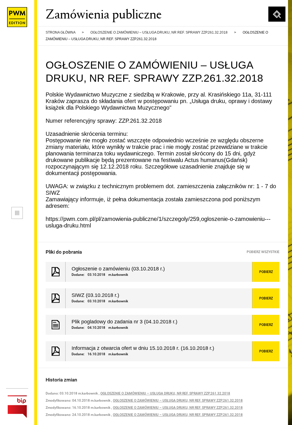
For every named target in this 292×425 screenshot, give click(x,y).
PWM (17, 17)
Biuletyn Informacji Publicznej (17, 406)
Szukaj (277, 14)
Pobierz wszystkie (263, 252)
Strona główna (60, 32)
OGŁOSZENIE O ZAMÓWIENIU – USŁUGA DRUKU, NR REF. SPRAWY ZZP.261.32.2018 (159, 32)
